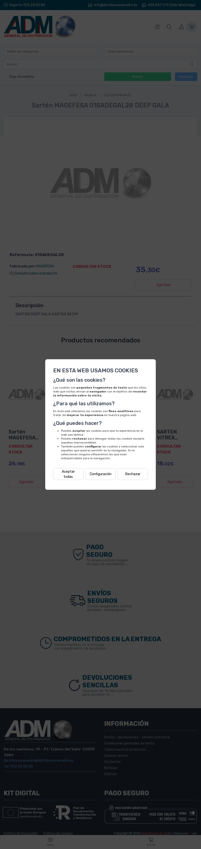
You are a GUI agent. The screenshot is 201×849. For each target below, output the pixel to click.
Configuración (101, 474)
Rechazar (132, 474)
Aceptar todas (68, 474)
